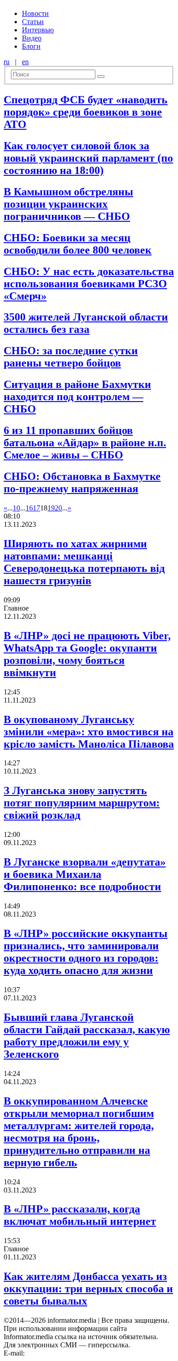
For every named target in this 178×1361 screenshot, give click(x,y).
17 (36, 508)
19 (51, 508)
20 (58, 508)
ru (7, 62)
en (25, 62)
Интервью (38, 30)
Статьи (33, 21)
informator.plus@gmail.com (66, 1353)
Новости (35, 13)
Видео (32, 38)
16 (29, 508)
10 (16, 508)
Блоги (31, 46)
